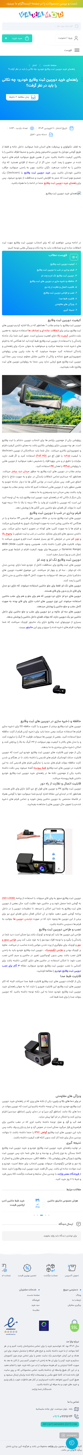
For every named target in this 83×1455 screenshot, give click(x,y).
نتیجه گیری (68, 310)
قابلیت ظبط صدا (66, 299)
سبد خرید (35, 1305)
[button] (48, 1215)
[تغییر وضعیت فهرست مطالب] (72, 257)
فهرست (68, 50)
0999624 (63, 1416)
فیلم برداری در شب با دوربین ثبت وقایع (55, 270)
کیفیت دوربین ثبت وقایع (62, 264)
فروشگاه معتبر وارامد (68, 1174)
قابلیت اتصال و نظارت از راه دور (59, 287)
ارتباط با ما (76, 1300)
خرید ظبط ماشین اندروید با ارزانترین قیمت (64, 1203)
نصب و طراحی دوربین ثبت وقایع (59, 293)
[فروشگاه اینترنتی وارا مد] (41, 14)
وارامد (50, 1446)
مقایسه (36, 1310)
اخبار (34, 65)
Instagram (71, 1435)
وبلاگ (78, 1295)
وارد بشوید (49, 1236)
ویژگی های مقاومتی (64, 304)
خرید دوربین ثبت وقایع (37, 173)
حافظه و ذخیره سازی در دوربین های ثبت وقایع (52, 281)
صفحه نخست (49, 65)
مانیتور (29, 628)
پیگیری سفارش (74, 1305)
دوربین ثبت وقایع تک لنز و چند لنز (57, 276)
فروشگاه (35, 1300)
